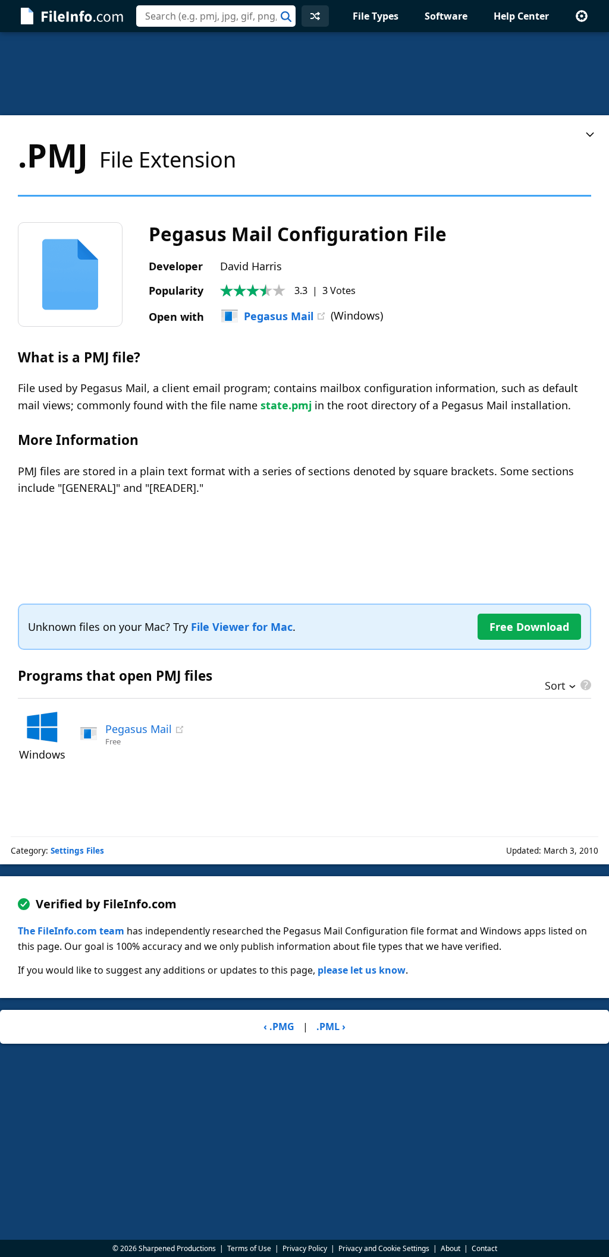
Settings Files (77, 850)
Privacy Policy (304, 1248)
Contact (484, 1248)
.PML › (331, 1026)
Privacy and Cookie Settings (383, 1248)
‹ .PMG (278, 1026)
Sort (555, 686)
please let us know (362, 970)
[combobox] (216, 16)
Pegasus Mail (278, 316)
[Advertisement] (304, 73)
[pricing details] (584, 685)
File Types (375, 16)
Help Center (521, 16)
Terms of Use (249, 1248)
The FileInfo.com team (71, 930)
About (450, 1248)
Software (446, 16)
